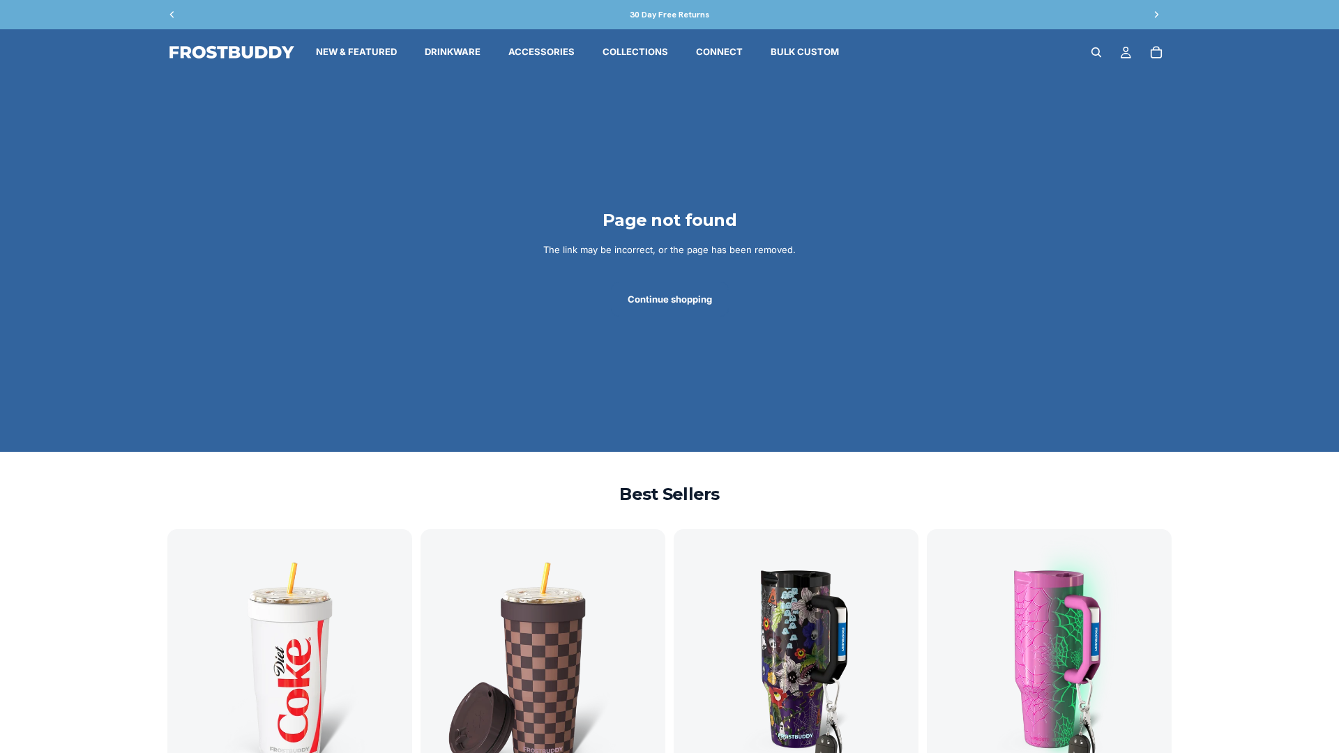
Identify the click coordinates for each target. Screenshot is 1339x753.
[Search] (1096, 52)
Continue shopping (670, 299)
